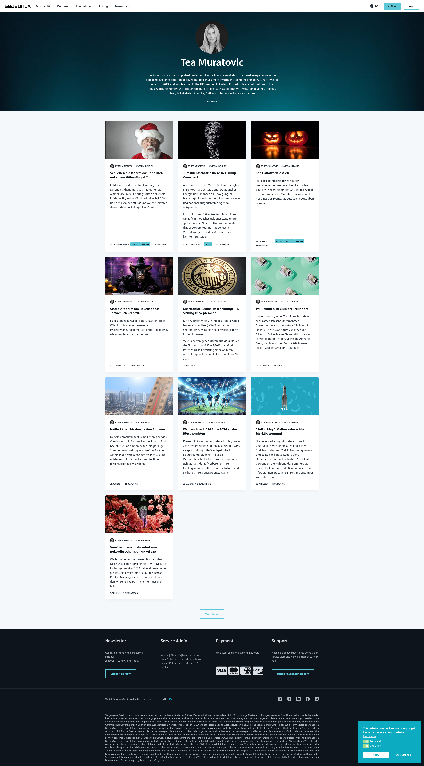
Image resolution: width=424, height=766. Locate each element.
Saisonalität (43, 6)
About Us (175, 655)
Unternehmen (83, 6)
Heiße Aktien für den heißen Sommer (137, 429)
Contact (165, 667)
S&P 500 (145, 244)
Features (62, 6)
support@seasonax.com (293, 674)
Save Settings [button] (403, 754)
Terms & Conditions (190, 659)
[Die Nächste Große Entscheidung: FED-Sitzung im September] (212, 276)
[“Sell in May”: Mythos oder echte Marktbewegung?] (285, 396)
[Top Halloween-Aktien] (285, 140)
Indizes (135, 244)
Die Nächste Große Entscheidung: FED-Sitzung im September (211, 311)
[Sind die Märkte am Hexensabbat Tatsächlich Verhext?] (139, 276)
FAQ (198, 663)
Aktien (208, 244)
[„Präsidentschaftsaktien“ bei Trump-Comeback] (212, 140)
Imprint (165, 655)
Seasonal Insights (144, 166)
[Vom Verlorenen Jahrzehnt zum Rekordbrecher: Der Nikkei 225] (139, 514)
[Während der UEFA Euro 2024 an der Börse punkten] (212, 396)
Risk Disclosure (186, 663)
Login (411, 6)
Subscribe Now (120, 674)
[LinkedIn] (298, 699)
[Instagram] (317, 699)
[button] (366, 741)
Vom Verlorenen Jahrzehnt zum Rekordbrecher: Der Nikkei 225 (133, 549)
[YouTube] (289, 699)
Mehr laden (212, 614)
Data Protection (169, 659)
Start (394, 6)
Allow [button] (376, 754)
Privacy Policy (168, 663)
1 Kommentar (160, 244)
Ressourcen (121, 6)
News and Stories (191, 655)
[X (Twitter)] (280, 699)
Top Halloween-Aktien (272, 173)
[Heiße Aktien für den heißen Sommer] (139, 396)
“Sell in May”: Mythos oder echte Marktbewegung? (280, 431)
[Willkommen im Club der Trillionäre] (285, 276)
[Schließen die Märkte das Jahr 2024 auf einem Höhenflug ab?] (139, 140)
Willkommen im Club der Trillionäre (282, 309)
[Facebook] (308, 699)
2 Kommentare (204, 484)
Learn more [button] (369, 736)
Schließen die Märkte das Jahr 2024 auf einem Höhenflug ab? (136, 175)
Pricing (103, 6)
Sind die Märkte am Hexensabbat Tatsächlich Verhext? (134, 311)
